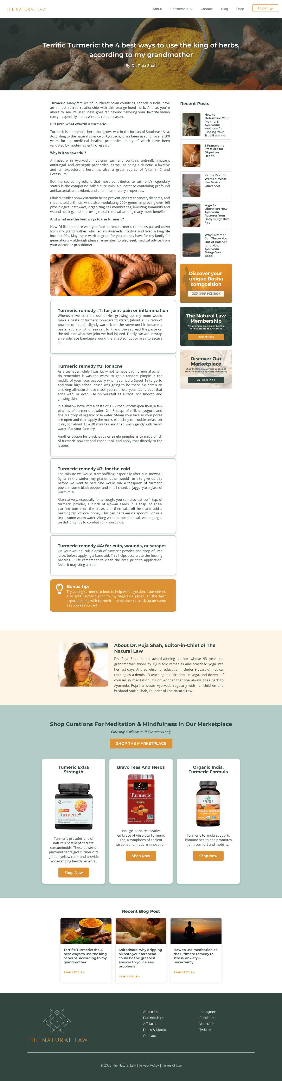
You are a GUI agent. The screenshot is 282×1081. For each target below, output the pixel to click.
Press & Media (154, 1030)
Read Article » (74, 972)
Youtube (206, 1024)
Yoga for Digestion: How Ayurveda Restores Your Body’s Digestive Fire (217, 213)
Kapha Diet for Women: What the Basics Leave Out (216, 180)
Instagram (207, 1012)
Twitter (205, 1030)
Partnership (179, 9)
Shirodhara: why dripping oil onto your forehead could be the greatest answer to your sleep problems (140, 958)
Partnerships (153, 1018)
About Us (151, 1012)
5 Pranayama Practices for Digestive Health (214, 151)
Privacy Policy (149, 1065)
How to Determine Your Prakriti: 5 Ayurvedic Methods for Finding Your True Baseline (217, 125)
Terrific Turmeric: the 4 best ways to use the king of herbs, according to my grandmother (85, 956)
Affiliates (150, 1024)
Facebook (207, 1018)
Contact (207, 9)
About (157, 9)
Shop (240, 9)
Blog (224, 9)
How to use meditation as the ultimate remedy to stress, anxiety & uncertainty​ (195, 956)
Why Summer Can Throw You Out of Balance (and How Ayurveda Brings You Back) (216, 245)
